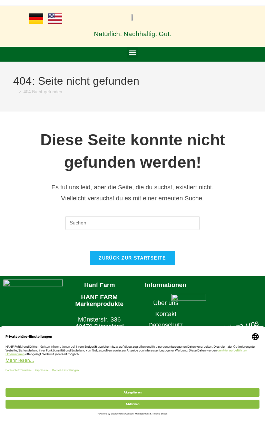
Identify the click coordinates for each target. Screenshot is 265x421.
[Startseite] (15, 91)
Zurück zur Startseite (132, 258)
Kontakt (165, 314)
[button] (132, 52)
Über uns (165, 302)
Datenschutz (165, 325)
